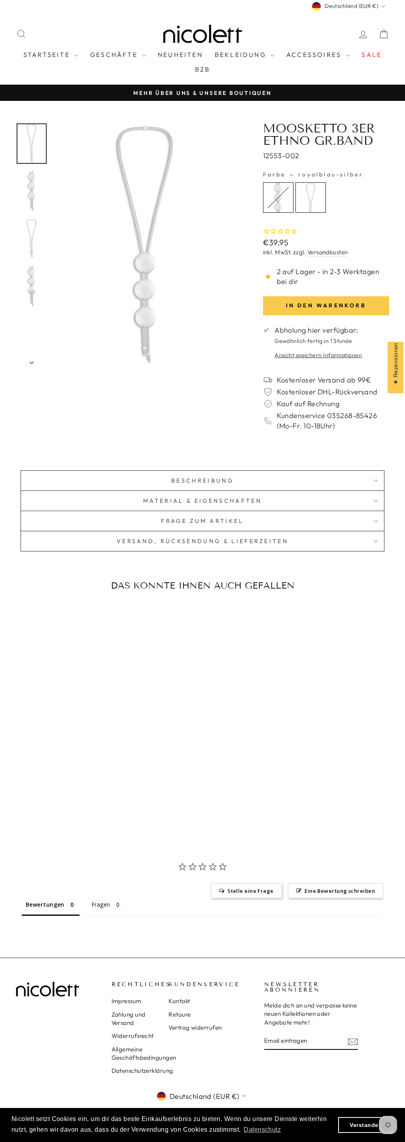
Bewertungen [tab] (45, 904)
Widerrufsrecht (133, 1036)
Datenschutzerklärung (142, 1070)
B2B (202, 69)
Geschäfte (115, 55)
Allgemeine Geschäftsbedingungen (144, 1053)
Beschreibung (202, 480)
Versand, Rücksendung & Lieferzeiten (202, 541)
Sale (371, 55)
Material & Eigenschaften (202, 500)
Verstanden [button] (366, 1125)
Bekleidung (242, 55)
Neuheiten (180, 55)
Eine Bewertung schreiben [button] (340, 890)
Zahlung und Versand (129, 1018)
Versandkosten (327, 252)
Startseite (47, 55)
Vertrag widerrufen (194, 1027)
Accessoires (315, 55)
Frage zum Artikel (202, 521)
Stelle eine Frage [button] (250, 890)
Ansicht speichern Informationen (318, 355)
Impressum (127, 1001)
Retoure (179, 1014)
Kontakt (179, 1001)
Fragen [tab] (100, 904)
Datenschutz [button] (262, 1129)
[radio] (278, 197)
